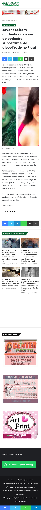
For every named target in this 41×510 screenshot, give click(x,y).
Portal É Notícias (20, 501)
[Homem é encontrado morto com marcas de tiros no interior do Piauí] (11, 272)
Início (6, 20)
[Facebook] (4, 59)
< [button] (6, 352)
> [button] (34, 352)
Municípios (13, 20)
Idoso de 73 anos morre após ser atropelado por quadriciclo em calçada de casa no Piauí (10, 255)
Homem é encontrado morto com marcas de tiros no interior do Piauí (10, 282)
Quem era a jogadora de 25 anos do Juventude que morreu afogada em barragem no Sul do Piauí (30, 284)
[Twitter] (10, 59)
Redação (7, 53)
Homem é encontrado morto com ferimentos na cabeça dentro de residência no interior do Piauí (29, 255)
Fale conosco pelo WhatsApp (20, 465)
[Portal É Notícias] (11, 4)
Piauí (13, 25)
